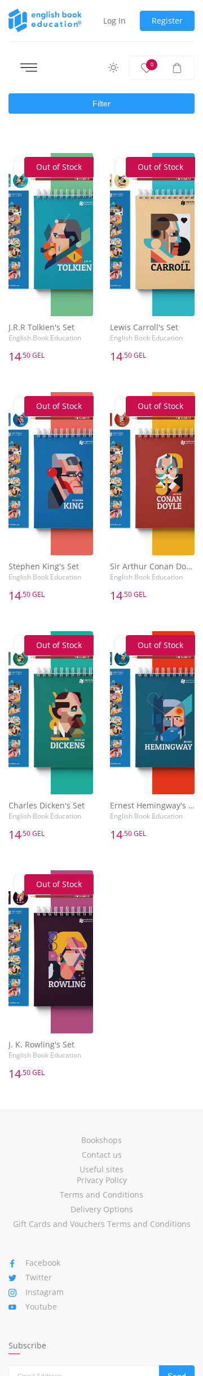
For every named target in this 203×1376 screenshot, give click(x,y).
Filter (101, 103)
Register (167, 20)
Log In (114, 20)
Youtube (41, 1306)
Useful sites (101, 1169)
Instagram (44, 1292)
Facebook (42, 1262)
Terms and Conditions (101, 1194)
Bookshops (101, 1140)
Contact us (102, 1154)
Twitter (38, 1277)
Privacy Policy (102, 1180)
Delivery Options (101, 1209)
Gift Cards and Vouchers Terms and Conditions (102, 1223)
